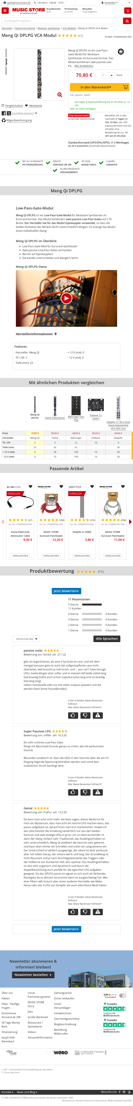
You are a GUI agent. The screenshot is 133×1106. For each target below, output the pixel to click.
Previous (2, 522)
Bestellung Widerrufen (61, 1031)
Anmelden (110, 2)
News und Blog (26, 1092)
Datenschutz (101, 1100)
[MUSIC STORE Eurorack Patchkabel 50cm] (112, 504)
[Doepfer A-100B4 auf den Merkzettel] (92, 486)
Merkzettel (35, 105)
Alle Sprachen (107, 638)
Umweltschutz (62, 1013)
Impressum (89, 1100)
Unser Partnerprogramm (39, 995)
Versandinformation (40, 1037)
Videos (32, 1032)
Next (130, 522)
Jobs (30, 1011)
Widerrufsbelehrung (117, 1100)
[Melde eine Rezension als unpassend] (98, 715)
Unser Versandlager (62, 1006)
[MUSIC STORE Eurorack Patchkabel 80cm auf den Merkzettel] (61, 486)
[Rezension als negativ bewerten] (85, 715)
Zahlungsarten (63, 993)
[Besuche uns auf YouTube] (129, 1092)
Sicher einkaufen (64, 998)
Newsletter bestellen (31, 975)
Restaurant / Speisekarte (35, 1024)
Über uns (7, 993)
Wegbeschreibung (65, 1024)
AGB (129, 1100)
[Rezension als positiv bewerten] (73, 715)
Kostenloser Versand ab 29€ (11, 1015)
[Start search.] (127, 21)
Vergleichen (20, 555)
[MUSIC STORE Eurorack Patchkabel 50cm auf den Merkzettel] (123, 486)
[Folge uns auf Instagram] (124, 1092)
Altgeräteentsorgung (19, 120)
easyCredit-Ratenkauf (8, 1039)
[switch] (122, 996)
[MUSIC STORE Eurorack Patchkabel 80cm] (51, 504)
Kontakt (6, 1092)
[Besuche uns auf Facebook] (119, 1092)
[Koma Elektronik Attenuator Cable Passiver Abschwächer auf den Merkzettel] (30, 486)
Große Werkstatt (38, 1017)
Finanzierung (9, 1032)
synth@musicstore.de (18, 2)
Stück (119, 75)
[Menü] (125, 993)
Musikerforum (68, 1100)
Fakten (6, 998)
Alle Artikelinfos (83, 66)
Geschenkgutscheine (66, 1019)
